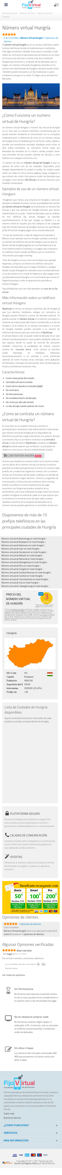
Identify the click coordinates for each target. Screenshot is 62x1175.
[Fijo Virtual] (31, 4)
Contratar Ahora (24, 455)
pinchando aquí (18, 610)
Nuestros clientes (12, 1118)
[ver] (40, 386)
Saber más (9, 1113)
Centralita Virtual (23, 349)
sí (38, 964)
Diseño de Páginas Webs (26, 1163)
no (43, 964)
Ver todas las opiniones (13, 975)
